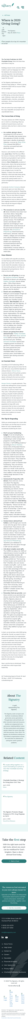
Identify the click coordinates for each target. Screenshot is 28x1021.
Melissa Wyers (16, 371)
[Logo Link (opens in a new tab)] (11, 998)
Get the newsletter (15, 908)
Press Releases (10, 821)
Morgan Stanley (6, 383)
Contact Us (7, 951)
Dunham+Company (14, 187)
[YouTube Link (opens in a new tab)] (6, 937)
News (18, 32)
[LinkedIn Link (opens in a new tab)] (3, 937)
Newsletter (7, 958)
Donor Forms (8, 944)
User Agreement (9, 965)
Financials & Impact (10, 961)
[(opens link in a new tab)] (5, 998)
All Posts (7, 15)
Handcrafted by (13, 986)
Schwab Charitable (10, 341)
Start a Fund (15, 861)
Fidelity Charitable (9, 281)
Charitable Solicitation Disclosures (15, 972)
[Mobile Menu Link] (22, 8)
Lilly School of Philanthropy (12, 541)
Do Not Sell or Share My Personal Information (11, 1017)
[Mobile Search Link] (18, 8)
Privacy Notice (8, 968)
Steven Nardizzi (17, 445)
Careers (6, 954)
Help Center (8, 947)
